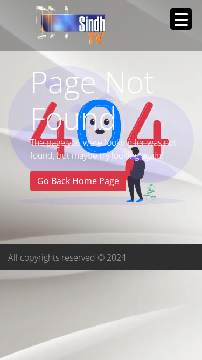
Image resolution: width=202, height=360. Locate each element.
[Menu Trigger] (181, 19)
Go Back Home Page (78, 181)
